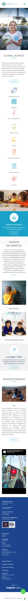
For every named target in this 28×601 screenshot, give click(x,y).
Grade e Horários (5, 553)
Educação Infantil (5, 550)
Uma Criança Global (6, 545)
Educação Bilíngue (6, 561)
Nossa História (5, 540)
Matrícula (4, 536)
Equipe (3, 542)
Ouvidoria (4, 576)
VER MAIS (14, 81)
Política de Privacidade (6, 579)
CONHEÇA (14, 233)
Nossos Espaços (5, 555)
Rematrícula (4, 534)
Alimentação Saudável (7, 567)
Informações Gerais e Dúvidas (8, 574)
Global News (5, 570)
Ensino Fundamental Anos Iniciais (9, 552)
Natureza (4, 543)
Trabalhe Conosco (5, 577)
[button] (12, 405)
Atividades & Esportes (8, 564)
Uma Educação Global (6, 546)
